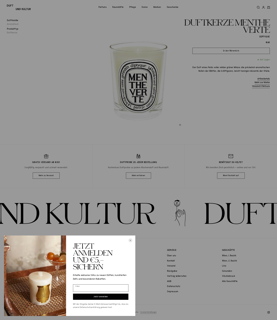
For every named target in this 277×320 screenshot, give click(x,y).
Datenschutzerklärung (90, 307)
